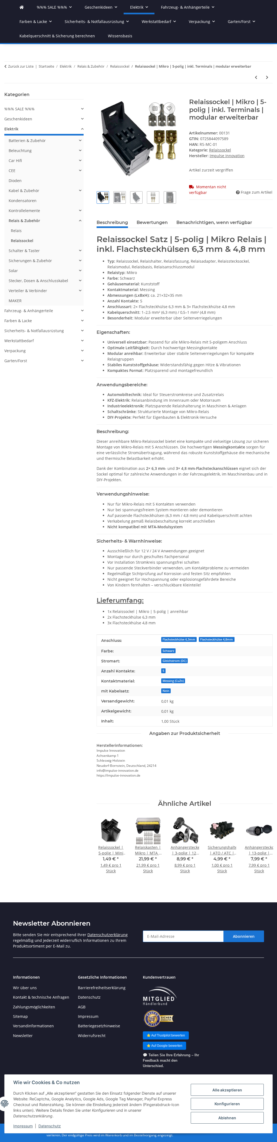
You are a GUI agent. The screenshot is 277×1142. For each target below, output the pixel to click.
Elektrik (11, 128)
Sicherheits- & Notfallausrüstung (34, 330)
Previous (105, 848)
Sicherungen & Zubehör (30, 260)
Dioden (15, 180)
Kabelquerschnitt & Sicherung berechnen (57, 35)
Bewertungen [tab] (152, 222)
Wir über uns (25, 987)
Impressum (23, 1126)
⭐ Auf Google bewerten (164, 1046)
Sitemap (20, 1016)
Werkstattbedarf (19, 340)
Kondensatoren (23, 200)
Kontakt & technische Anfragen (41, 997)
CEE (12, 170)
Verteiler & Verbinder (28, 290)
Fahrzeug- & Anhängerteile (28, 310)
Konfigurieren (227, 1103)
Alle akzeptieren (227, 1090)
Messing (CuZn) (173, 681)
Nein (166, 691)
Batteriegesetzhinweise (99, 1025)
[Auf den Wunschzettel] (169, 108)
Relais (16, 230)
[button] (44, 109)
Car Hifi (15, 160)
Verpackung (15, 350)
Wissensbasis (120, 35)
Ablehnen (227, 1117)
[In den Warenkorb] (101, 95)
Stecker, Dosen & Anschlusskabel (38, 280)
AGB (81, 1006)
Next (263, 848)
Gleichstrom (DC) (174, 661)
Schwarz (168, 651)
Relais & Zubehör (24, 220)
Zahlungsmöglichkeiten (34, 1006)
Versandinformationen (33, 1025)
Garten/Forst (15, 360)
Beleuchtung (20, 150)
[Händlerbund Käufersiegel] (158, 1018)
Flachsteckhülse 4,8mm (216, 639)
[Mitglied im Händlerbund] (160, 996)
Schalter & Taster (24, 250)
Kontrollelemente (24, 210)
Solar (13, 270)
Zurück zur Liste (21, 66)
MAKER (15, 300)
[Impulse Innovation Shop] (21, 7)
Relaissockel (220, 150)
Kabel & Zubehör (24, 190)
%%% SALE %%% (19, 108)
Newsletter (23, 1035)
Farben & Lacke (18, 320)
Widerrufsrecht (91, 1035)
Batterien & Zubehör (27, 140)
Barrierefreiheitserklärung (102, 987)
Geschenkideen (18, 118)
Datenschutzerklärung (107, 934)
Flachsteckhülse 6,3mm (179, 639)
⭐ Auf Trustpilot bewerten (166, 1035)
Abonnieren (244, 936)
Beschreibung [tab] (112, 222)
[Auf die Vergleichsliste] (155, 108)
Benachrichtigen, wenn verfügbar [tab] (214, 222)
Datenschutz (49, 1126)
